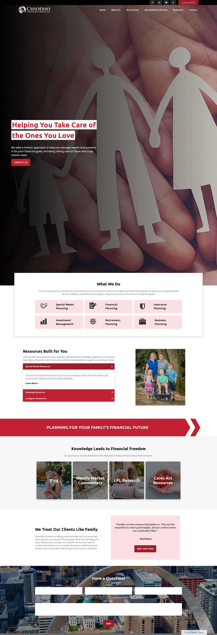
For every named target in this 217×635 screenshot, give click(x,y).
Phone (158, 585)
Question (108, 601)
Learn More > (32, 383)
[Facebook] (173, 2)
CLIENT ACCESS (188, 2)
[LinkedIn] (159, 2)
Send (108, 623)
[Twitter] (152, 2)
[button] (102, 9)
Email (108, 585)
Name (59, 585)
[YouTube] (166, 2)
